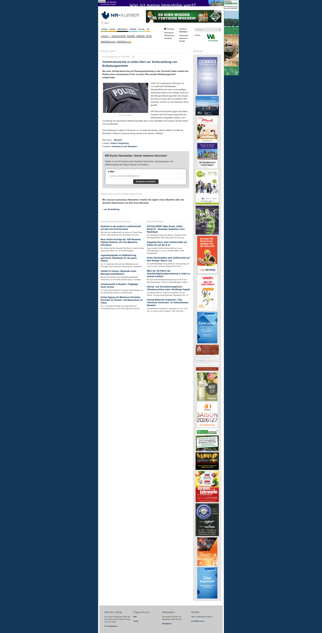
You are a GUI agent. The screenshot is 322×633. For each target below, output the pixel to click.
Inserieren (183, 29)
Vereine (133, 29)
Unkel (113, 51)
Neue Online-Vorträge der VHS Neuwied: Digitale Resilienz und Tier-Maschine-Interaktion (121, 242)
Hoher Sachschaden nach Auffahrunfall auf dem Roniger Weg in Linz (168, 259)
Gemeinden (140, 36)
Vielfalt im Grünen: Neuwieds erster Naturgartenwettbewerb (118, 272)
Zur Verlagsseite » (111, 626)
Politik (112, 29)
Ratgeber (131, 36)
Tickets (197, 35)
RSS (135, 616)
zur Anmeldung (111, 209)
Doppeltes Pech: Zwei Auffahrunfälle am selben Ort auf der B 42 (167, 243)
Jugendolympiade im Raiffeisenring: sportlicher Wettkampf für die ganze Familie (119, 258)
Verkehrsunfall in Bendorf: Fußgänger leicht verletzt (119, 285)
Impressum (183, 38)
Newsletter (168, 38)
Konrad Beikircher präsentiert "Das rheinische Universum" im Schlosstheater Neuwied (168, 302)
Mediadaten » (167, 623)
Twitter (135, 621)
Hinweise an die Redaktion (124, 146)
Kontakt (182, 41)
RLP (148, 29)
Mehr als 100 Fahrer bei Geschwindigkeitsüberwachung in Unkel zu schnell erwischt (168, 273)
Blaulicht (118, 139)
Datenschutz (183, 35)
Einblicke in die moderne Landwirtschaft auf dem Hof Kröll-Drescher (121, 228)
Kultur (141, 29)
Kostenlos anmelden (146, 181)
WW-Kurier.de (169, 35)
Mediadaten (183, 32)
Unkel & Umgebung (119, 143)
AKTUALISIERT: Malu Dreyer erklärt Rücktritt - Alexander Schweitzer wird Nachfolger (166, 229)
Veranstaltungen (119, 36)
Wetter (149, 36)
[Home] (102, 22)
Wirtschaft (122, 29)
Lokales (104, 36)
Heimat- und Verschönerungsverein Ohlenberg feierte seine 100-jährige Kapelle (168, 288)
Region (104, 29)
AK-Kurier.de (168, 33)
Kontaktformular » (198, 621)
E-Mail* (111, 172)
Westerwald (108, 41)
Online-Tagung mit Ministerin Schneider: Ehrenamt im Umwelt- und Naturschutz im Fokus (122, 300)
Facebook (170, 29)
